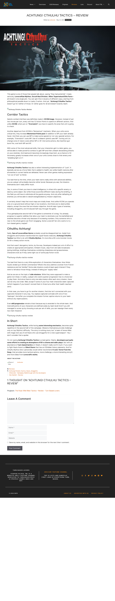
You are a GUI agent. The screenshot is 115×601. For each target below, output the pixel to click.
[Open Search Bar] (108, 4)
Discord (89, 4)
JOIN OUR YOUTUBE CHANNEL (55, 472)
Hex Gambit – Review (16, 375)
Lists (82, 4)
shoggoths (34, 371)
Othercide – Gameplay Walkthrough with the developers (27, 373)
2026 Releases (54, 4)
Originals (65, 4)
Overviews (42, 4)
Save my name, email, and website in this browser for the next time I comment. (39, 442)
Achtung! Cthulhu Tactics (17, 371)
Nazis (28, 371)
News (31, 4)
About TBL (99, 4)
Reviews (74, 4)
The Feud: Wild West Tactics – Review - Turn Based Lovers (37, 391)
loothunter (52, 20)
